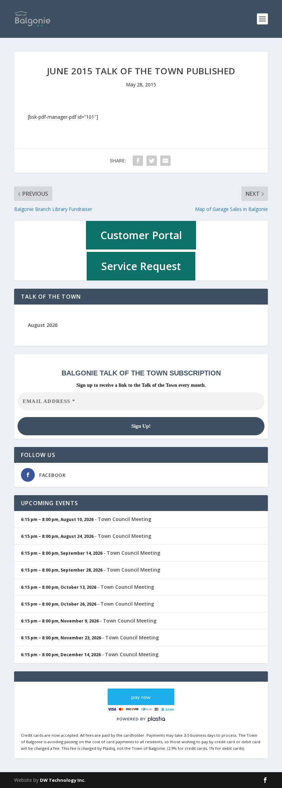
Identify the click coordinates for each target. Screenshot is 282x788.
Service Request (141, 266)
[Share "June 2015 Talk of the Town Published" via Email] (165, 161)
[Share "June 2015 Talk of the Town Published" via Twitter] (152, 161)
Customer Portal (141, 235)
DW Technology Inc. (63, 780)
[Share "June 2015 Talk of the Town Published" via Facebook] (138, 161)
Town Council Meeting (124, 519)
